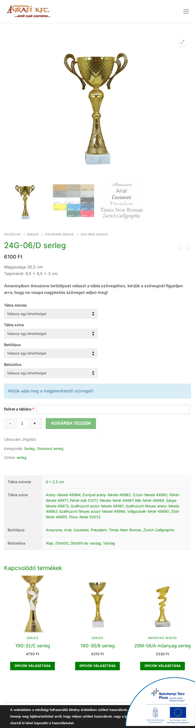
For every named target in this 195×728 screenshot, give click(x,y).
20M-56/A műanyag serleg (162, 645)
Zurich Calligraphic (159, 530)
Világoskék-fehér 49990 (148, 511)
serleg (22, 457)
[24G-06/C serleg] (179, 247)
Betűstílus (13, 364)
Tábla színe (14, 325)
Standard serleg (59, 234)
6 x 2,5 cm (55, 482)
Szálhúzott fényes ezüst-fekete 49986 (92, 511)
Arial (67, 530)
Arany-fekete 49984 (63, 495)
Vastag (109, 543)
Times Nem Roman (125, 530)
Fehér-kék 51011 (84, 500)
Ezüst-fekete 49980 (150, 495)
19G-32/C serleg (32, 645)
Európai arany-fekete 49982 (107, 495)
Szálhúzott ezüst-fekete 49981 (97, 506)
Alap (49, 543)
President (99, 530)
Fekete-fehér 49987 (116, 500)
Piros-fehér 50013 (84, 517)
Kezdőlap (12, 234)
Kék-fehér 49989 (149, 500)
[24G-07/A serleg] (188, 247)
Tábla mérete (15, 305)
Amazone (54, 530)
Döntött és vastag (85, 543)
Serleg (33, 234)
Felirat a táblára (19, 409)
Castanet (81, 530)
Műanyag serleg (162, 638)
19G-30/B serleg (97, 645)
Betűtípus (12, 344)
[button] (182, 42)
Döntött (61, 543)
